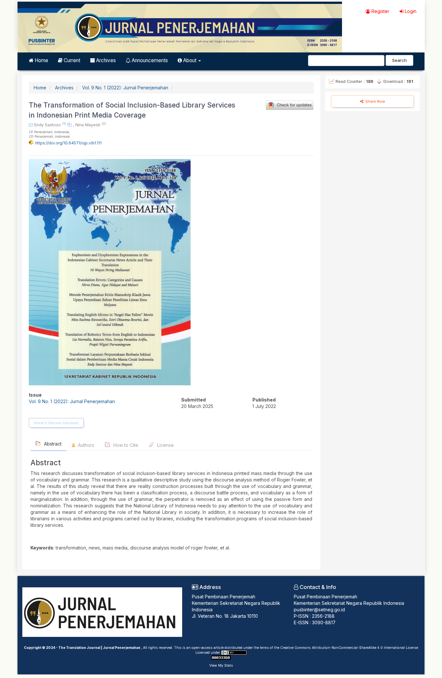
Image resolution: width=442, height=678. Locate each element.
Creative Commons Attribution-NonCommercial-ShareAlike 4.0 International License (349, 648)
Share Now (374, 101)
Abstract (52, 443)
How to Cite (125, 445)
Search (399, 60)
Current (71, 60)
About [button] (190, 60)
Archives (105, 60)
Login (409, 11)
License (165, 445)
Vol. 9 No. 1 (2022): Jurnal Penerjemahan (125, 87)
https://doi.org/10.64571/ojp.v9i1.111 (68, 143)
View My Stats (221, 665)
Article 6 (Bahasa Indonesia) (56, 423)
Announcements (149, 60)
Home (40, 60)
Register (379, 11)
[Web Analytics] (221, 657)
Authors (85, 445)
